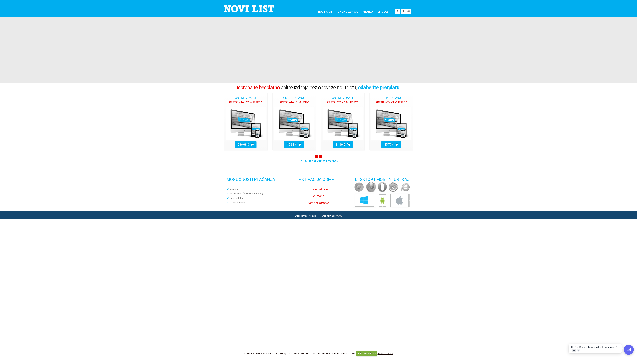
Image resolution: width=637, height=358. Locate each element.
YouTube (408, 11)
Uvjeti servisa (301, 216)
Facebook (397, 11)
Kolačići (313, 216)
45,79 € (341, 144)
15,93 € (244, 144)
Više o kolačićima (385, 353)
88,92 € (390, 144)
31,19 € (293, 144)
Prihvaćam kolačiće (367, 353)
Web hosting (328, 216)
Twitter (403, 11)
